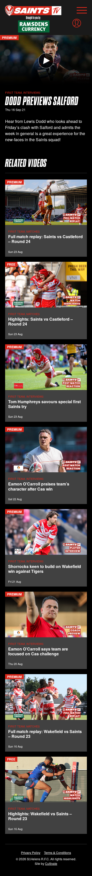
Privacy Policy (30, 852)
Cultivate (51, 863)
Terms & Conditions (57, 852)
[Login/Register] (76, 23)
